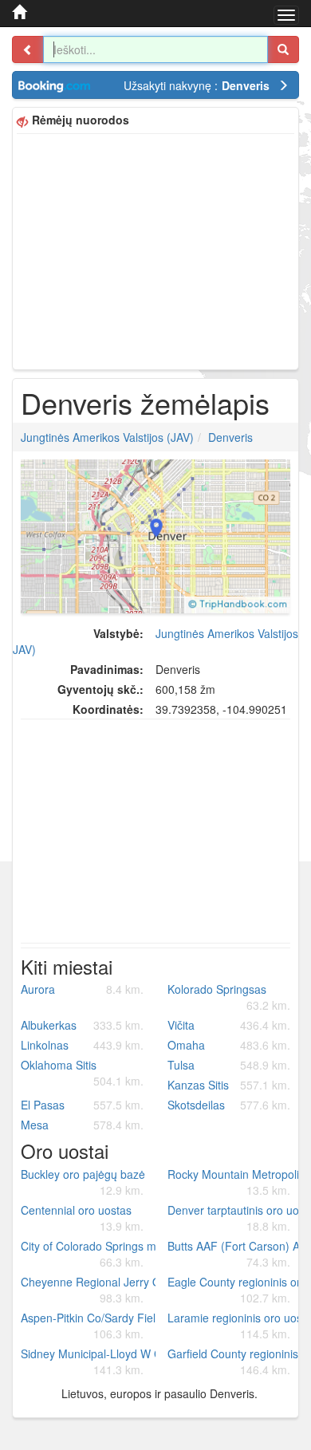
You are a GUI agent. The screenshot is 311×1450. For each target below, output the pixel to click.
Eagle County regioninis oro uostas (234, 1290)
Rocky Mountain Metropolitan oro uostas (234, 1182)
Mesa (82, 1125)
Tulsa (228, 1065)
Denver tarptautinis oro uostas (234, 1218)
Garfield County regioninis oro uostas (234, 1361)
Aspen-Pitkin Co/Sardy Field (88, 1326)
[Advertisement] (155, 249)
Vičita (228, 1025)
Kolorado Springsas (228, 997)
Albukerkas (82, 1025)
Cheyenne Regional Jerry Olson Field (88, 1290)
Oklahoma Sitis (82, 1073)
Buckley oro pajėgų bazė (83, 1182)
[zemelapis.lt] (19, 12)
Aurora (82, 989)
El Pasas (82, 1105)
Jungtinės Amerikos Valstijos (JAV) (107, 437)
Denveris (230, 437)
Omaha (228, 1045)
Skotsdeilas (228, 1105)
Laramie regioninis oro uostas (234, 1326)
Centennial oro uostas (82, 1218)
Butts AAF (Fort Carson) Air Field (234, 1254)
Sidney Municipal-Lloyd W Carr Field (88, 1361)
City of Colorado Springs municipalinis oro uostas (88, 1254)
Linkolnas (82, 1045)
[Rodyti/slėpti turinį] (28, 49)
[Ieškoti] (283, 49)
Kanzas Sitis (228, 1085)
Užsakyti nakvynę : (197, 85)
